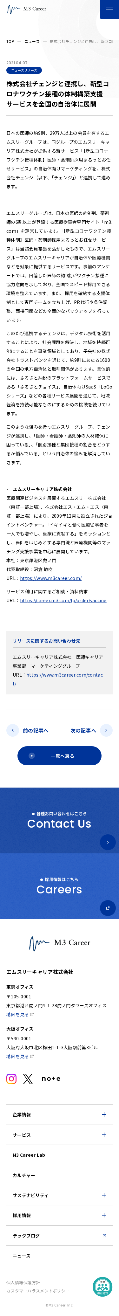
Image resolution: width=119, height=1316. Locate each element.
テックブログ (26, 1235)
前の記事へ (36, 730)
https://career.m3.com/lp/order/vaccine (63, 600)
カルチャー (24, 1175)
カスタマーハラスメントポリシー (37, 1291)
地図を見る (17, 1014)
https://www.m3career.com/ (51, 578)
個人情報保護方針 (23, 1282)
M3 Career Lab (29, 1155)
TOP (10, 41)
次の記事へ (83, 730)
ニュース (32, 41)
